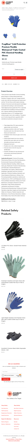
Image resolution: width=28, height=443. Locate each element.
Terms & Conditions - (10, 439)
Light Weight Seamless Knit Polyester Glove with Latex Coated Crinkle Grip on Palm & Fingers (13, 319)
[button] (24, 14)
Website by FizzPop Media (14, 440)
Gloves (10, 7)
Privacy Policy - (18, 439)
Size (3, 68)
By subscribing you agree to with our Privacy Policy (14, 381)
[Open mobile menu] (26, 2)
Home (3, 7)
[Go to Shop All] (24, 2)
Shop (7, 7)
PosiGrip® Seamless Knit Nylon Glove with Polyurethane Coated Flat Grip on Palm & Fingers (13, 282)
